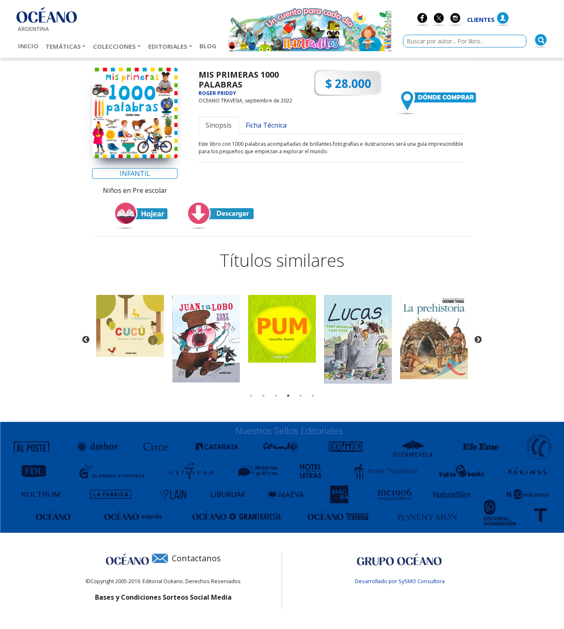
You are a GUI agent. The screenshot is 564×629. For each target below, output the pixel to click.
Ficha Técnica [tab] (266, 125)
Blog (209, 45)
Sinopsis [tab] (219, 125)
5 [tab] (300, 396)
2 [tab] (263, 396)
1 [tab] (251, 396)
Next (478, 340)
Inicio (30, 45)
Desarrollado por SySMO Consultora (400, 581)
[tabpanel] (130, 326)
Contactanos (196, 558)
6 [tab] (313, 396)
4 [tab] (288, 396)
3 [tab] (276, 396)
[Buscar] (541, 40)
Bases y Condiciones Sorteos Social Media (163, 597)
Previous (86, 340)
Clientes (481, 20)
